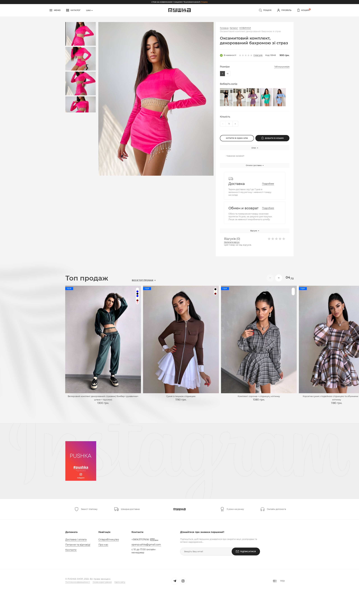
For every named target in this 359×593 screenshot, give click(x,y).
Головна (224, 28)
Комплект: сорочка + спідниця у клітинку (259, 396)
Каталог (234, 28)
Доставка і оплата (76, 539)
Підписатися (248, 551)
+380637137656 (140, 539)
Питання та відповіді (77, 544)
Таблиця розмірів (281, 67)
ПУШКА (204, 2)
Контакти (71, 550)
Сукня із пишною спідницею (180, 396)
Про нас (103, 544)
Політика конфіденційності (77, 582)
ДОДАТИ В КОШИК (274, 138)
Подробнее (268, 183)
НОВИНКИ (245, 28)
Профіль (286, 10)
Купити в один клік (237, 138)
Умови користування (102, 582)
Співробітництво (108, 539)
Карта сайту (119, 582)
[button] (278, 277)
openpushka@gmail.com (146, 544)
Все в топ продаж (142, 280)
